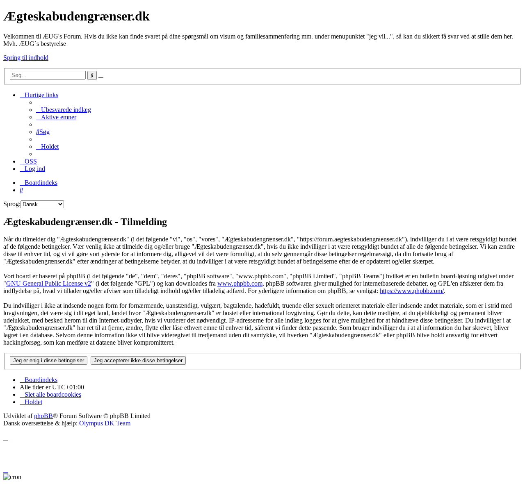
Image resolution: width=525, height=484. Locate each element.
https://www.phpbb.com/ (412, 290)
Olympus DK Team (104, 423)
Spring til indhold (25, 57)
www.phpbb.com (239, 283)
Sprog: (12, 203)
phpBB (43, 415)
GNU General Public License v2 (48, 283)
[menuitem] (63, 109)
